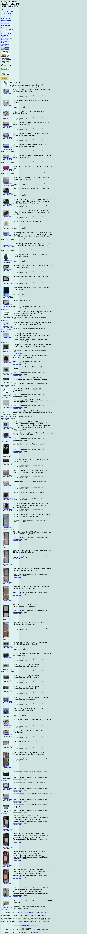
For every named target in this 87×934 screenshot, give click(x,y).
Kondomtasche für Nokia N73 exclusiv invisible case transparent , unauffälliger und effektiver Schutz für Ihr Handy (32, 413)
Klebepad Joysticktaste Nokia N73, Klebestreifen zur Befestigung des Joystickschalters (32, 401)
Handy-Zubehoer (8, 11)
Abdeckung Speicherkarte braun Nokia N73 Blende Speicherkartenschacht (31, 123)
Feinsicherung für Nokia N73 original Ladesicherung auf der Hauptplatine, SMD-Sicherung (33, 323)
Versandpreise (5, 44)
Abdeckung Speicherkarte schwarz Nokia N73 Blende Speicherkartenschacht (32, 156)
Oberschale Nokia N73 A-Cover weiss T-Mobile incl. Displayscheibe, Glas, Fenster (31, 587)
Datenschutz (4, 39)
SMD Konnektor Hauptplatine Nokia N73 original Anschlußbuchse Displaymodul (30, 698)
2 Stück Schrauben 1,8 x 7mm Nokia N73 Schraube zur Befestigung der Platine (31, 90)
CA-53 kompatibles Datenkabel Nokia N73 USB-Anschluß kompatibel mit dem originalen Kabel (32, 244)
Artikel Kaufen (5, 98)
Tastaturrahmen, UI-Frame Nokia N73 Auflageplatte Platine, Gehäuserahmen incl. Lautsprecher (31, 753)
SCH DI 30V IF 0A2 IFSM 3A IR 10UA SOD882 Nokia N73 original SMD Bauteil (31, 643)
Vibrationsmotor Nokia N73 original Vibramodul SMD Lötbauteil (33, 902)
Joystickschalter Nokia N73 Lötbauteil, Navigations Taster (31, 368)
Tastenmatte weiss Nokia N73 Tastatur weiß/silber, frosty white (31, 806)
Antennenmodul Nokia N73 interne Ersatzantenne (31, 188)
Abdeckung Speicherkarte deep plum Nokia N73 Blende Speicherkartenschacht (30, 134)
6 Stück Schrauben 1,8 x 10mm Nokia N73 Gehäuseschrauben (28, 112)
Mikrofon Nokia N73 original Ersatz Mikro (29, 492)
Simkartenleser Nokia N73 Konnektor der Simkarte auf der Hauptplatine (32, 654)
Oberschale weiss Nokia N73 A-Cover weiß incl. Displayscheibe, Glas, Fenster (30, 623)
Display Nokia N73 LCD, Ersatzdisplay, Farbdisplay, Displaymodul (32, 288)
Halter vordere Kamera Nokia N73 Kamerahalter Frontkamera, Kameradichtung (30, 356)
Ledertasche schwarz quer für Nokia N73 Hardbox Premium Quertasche (31, 460)
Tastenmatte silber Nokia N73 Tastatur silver (29, 783)
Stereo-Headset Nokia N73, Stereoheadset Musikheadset (28, 731)
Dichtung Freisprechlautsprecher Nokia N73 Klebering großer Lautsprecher (32, 266)
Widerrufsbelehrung (6, 38)
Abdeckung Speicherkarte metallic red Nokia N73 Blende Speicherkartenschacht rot (30, 145)
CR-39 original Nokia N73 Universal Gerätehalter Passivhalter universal (31, 255)
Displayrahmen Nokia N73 (22, 301)
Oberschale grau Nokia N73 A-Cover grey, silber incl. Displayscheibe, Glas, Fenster (32, 551)
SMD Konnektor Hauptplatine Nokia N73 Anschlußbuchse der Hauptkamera (27, 665)
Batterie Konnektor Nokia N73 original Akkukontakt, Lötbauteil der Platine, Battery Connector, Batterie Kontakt (31, 212)
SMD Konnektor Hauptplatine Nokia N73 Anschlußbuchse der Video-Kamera (27, 676)
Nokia (4, 13)
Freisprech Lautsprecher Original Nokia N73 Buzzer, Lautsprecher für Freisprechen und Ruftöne (32, 345)
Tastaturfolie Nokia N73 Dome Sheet (26, 741)
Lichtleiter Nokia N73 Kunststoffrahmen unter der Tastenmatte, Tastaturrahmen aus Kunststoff (30, 471)
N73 (9, 13)
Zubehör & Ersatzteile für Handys (23, 912)
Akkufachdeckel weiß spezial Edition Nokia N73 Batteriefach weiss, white (31, 178)
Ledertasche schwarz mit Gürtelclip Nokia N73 (29, 444)
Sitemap (3, 45)
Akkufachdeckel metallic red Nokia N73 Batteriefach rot (33, 167)
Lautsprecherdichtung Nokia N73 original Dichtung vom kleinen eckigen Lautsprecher (33, 434)
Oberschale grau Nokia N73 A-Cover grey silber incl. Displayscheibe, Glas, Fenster (32, 533)
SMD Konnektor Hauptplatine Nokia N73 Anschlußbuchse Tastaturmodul (27, 687)
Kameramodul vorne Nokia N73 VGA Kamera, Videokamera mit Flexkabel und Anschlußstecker (30, 379)
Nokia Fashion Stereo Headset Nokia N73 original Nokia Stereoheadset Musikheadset (32, 515)
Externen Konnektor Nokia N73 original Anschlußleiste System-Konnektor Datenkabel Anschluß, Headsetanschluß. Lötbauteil (33, 313)
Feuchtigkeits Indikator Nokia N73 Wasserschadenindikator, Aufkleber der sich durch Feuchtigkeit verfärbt (33, 335)
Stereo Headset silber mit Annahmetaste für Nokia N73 (32, 719)
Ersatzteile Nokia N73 (26, 925)
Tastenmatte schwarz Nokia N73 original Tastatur (30, 772)
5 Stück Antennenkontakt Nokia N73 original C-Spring (31, 101)
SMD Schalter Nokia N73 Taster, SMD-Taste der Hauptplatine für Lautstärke (31, 709)
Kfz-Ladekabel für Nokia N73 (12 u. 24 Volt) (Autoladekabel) (28, 390)
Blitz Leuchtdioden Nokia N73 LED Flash (28, 221)
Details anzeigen (8, 93)
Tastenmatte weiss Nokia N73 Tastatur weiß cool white (32, 794)
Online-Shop (43, 912)
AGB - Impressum (6, 37)
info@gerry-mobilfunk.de (41, 932)
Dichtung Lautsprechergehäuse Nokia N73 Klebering (32, 276)
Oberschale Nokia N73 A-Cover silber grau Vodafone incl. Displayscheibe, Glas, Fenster (32, 569)
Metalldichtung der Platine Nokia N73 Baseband (30, 481)
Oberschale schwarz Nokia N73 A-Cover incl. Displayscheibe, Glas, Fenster (29, 606)
